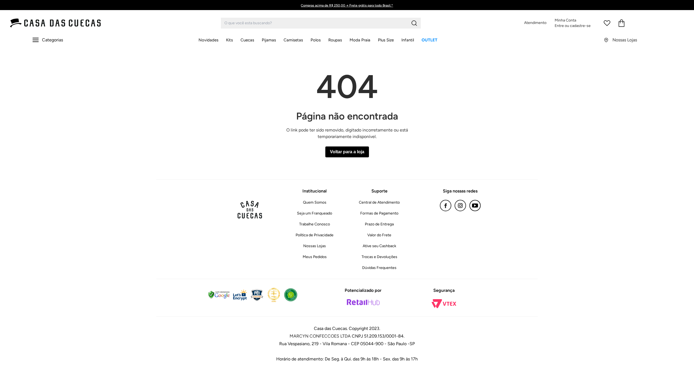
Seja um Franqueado (314, 213)
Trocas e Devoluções (379, 257)
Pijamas (269, 40)
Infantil (407, 40)
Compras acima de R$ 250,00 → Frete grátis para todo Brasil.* (347, 5)
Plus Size (386, 40)
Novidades (208, 40)
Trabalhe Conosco (314, 224)
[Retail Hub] (363, 302)
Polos (316, 40)
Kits (229, 40)
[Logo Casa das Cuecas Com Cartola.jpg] (56, 23)
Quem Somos (314, 202)
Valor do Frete (379, 235)
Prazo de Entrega (379, 224)
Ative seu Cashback (379, 246)
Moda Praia (360, 40)
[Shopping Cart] (621, 23)
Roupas (335, 40)
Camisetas (293, 40)
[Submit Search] (414, 23)
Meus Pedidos (315, 257)
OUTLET (429, 40)
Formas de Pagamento (379, 213)
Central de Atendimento (379, 202)
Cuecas (247, 40)
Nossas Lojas (314, 246)
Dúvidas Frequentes (379, 267)
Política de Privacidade (315, 235)
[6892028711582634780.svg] (607, 23)
